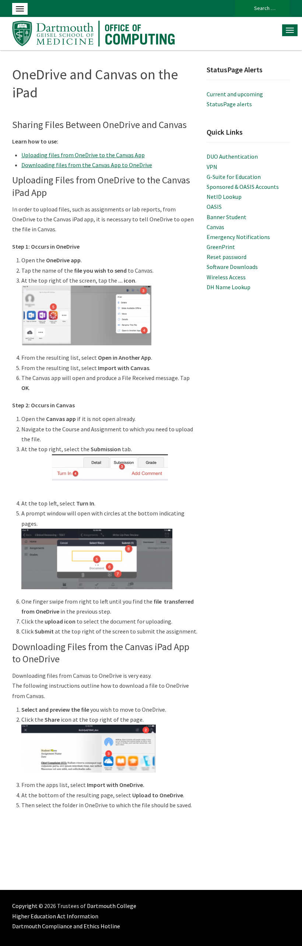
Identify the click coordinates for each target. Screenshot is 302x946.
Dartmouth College (111, 905)
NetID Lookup (224, 196)
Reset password (226, 256)
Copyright (25, 905)
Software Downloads (232, 266)
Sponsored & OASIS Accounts (243, 186)
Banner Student (226, 217)
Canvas (215, 227)
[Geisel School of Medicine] (95, 32)
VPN (212, 166)
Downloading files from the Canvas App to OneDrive (86, 165)
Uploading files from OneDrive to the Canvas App (83, 155)
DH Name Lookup (228, 287)
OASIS (214, 206)
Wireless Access (226, 277)
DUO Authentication (232, 156)
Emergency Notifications (238, 237)
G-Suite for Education (234, 176)
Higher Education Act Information (55, 916)
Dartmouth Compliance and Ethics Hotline (66, 926)
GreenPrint (221, 247)
